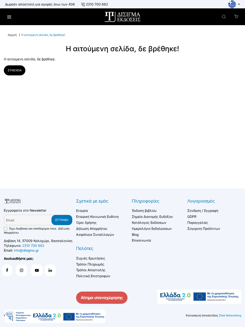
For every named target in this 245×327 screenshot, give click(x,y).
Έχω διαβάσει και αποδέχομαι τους (36, 230)
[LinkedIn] (50, 270)
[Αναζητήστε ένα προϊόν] (224, 17)
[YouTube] (37, 270)
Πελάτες (84, 248)
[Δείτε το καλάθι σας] (236, 17)
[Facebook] (7, 270)
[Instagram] (21, 270)
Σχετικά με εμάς (92, 200)
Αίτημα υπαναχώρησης (102, 297)
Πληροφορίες (145, 200)
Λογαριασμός (201, 200)
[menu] (9, 17)
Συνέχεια (15, 70)
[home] (12, 35)
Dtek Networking (230, 315)
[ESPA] (55, 316)
